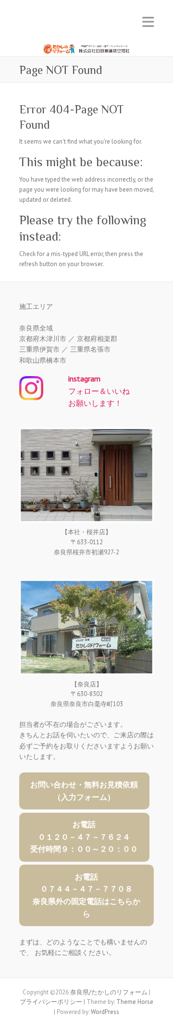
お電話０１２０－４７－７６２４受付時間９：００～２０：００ (84, 836)
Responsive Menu (148, 22)
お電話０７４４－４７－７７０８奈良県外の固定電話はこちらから (86, 895)
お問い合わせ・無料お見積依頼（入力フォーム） (84, 791)
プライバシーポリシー (51, 1002)
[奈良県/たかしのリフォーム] (86, 43)
